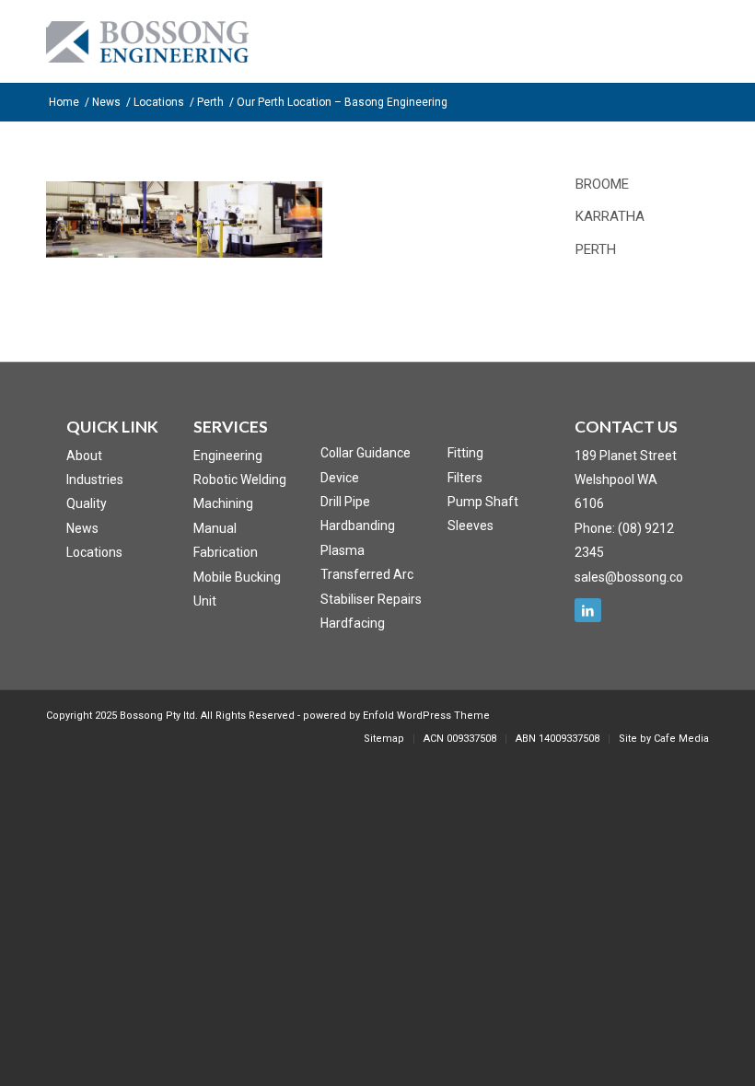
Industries (94, 479)
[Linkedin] (588, 610)
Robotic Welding (239, 479)
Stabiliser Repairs (371, 599)
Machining (223, 503)
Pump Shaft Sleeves (482, 513)
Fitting (465, 452)
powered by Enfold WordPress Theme (396, 716)
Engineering (227, 455)
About (84, 455)
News (82, 528)
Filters (464, 477)
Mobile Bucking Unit (237, 589)
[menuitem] (383, 739)
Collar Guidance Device (365, 464)
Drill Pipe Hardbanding (357, 513)
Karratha (610, 216)
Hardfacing (352, 623)
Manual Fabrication (225, 540)
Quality (86, 503)
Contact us (626, 426)
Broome (602, 184)
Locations (94, 552)
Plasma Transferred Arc (366, 562)
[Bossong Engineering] (147, 62)
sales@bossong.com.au (644, 577)
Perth (595, 249)
